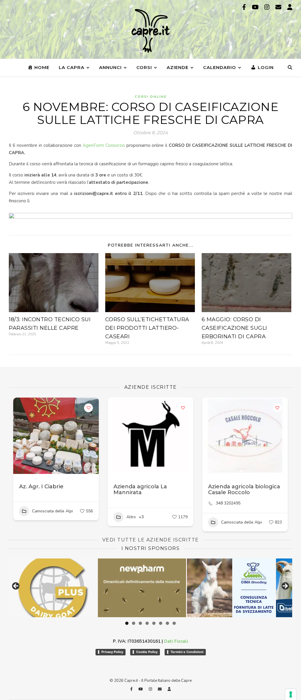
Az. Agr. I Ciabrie (41, 486)
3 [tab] (140, 623)
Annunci (110, 67)
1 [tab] (126, 623)
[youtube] (256, 7)
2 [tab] (133, 623)
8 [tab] (174, 623)
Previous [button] (16, 586)
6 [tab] (160, 623)
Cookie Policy (147, 652)
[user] (289, 7)
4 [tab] (147, 623)
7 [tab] (167, 623)
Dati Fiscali (176, 641)
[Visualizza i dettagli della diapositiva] (242, 587)
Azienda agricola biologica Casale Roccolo (244, 489)
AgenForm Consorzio (104, 145)
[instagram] (267, 7)
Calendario (219, 67)
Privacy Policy (112, 652)
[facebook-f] (245, 7)
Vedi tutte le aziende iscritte (150, 540)
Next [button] (284, 586)
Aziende (177, 67)
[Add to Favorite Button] (88, 407)
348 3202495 (228, 503)
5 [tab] (153, 623)
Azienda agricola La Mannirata (140, 489)
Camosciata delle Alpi (52, 511)
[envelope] (279, 7)
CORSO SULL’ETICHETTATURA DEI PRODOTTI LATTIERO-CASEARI (147, 328)
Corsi (144, 67)
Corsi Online (151, 96)
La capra (71, 67)
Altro (131, 517)
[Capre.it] (150, 31)
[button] (20, 435)
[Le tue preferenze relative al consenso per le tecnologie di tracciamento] (290, 694)
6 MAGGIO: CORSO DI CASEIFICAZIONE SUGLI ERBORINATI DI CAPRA (234, 328)
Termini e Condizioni (186, 652)
